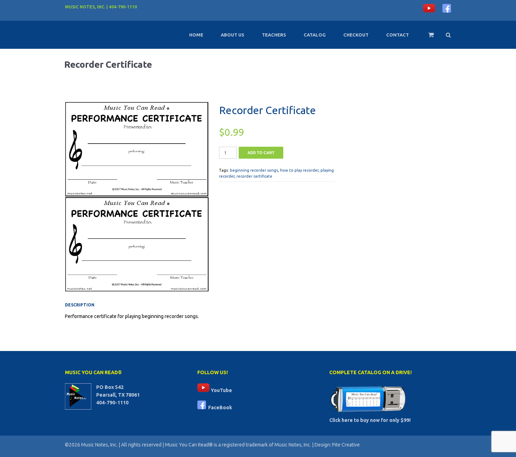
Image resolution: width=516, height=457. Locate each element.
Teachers (274, 34)
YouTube (221, 390)
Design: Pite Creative (337, 445)
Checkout (356, 34)
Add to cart (260, 153)
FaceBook (219, 407)
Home (196, 34)
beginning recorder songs (254, 170)
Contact (397, 34)
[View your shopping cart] (426, 38)
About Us (232, 34)
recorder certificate (254, 176)
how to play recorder (299, 170)
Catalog (315, 34)
